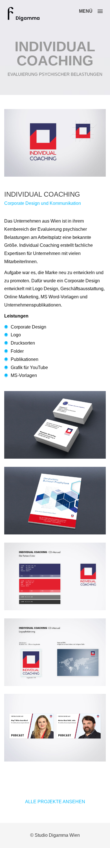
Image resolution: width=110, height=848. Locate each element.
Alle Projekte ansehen (55, 801)
